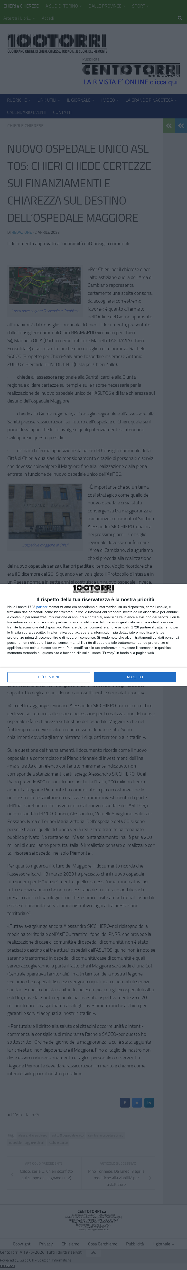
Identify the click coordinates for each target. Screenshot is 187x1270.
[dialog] (93, 635)
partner (41, 606)
